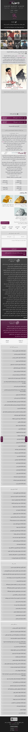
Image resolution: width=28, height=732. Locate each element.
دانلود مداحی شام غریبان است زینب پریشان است (16, 577)
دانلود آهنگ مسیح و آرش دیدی (19, 524)
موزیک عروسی (23, 709)
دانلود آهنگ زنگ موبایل (21, 442)
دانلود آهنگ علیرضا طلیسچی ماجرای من (18, 530)
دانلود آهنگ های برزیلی (21, 473)
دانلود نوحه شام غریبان (21, 581)
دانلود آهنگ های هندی (21, 470)
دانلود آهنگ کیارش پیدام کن (20, 354)
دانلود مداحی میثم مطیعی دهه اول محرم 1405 (17, 591)
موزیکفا (14, 2)
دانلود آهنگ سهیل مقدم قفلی (19, 368)
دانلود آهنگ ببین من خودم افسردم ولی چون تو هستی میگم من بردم (15, 390)
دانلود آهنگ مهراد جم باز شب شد (19, 537)
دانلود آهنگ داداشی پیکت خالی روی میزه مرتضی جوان (15, 663)
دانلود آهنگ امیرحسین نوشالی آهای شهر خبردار (16, 401)
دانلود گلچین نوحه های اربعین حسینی (18, 567)
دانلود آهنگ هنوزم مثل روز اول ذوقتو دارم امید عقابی (15, 405)
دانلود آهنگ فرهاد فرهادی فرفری (19, 660)
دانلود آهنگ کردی (22, 429)
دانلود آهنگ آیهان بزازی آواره (20, 415)
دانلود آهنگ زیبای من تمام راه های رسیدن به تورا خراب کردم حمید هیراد (14, 674)
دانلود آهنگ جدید (22, 713)
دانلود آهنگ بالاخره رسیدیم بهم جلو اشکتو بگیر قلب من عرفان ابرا (15, 382)
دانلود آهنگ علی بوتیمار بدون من (19, 375)
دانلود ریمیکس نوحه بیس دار (20, 605)
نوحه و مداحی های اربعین (21, 608)
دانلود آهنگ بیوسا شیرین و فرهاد (19, 418)
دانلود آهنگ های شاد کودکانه (20, 477)
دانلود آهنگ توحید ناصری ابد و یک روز (18, 496)
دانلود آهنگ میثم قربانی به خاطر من (19, 703)
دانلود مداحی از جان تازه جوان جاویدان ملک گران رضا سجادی (14, 574)
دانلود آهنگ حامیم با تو (21, 510)
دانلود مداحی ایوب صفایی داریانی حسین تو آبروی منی (15, 571)
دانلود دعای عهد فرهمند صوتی (20, 612)
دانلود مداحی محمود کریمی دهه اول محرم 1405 (16, 588)
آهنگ (19, 53)
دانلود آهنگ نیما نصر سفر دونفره (19, 506)
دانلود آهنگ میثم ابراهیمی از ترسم (19, 500)
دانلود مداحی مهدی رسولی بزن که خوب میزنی (17, 551)
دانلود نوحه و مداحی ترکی (21, 601)
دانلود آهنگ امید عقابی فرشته (20, 534)
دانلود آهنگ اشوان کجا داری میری (19, 653)
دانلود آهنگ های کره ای (21, 463)
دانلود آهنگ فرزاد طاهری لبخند (19, 493)
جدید (18, 56)
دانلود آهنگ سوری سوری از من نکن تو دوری (17, 378)
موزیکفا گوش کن (4, 223)
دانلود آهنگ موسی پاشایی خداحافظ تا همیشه (16, 52)
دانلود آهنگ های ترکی (21, 439)
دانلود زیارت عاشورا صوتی (21, 615)
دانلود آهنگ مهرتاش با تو (21, 670)
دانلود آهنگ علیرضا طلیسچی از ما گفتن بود (17, 548)
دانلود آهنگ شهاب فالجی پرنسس (19, 357)
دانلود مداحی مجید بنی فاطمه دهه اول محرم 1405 (16, 584)
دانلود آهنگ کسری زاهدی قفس (19, 541)
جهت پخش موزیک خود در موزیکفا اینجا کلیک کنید (14, 27)
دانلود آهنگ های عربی (21, 456)
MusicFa (12, 22)
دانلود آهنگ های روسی (21, 466)
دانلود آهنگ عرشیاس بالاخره (20, 696)
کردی (3, 141)
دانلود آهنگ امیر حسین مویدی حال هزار (18, 685)
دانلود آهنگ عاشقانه (21, 436)
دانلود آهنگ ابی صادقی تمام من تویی (18, 517)
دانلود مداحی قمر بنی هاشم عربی (19, 595)
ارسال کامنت (14, 249)
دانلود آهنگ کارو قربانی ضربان (20, 371)
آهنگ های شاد (24, 227)
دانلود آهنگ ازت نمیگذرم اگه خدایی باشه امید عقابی (15, 635)
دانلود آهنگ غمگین (22, 422)
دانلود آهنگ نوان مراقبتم (21, 657)
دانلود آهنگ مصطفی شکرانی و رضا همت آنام (17, 689)
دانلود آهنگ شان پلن (21, 408)
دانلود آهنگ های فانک (21, 544)
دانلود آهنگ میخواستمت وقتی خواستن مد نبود (16, 679)
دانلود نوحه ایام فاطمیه (21, 432)
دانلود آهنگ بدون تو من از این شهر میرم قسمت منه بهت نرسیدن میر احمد (14, 642)
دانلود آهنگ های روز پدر (21, 483)
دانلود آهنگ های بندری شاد (20, 453)
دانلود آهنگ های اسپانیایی (20, 460)
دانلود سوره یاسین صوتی (21, 618)
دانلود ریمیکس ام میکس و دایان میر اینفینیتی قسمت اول (14, 412)
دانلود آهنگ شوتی (22, 446)
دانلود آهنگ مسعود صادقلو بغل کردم (18, 638)
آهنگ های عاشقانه (4, 227)
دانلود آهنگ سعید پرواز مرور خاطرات (18, 503)
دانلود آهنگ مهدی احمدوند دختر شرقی (18, 364)
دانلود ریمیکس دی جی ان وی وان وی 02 (18, 520)
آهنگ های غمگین (11, 227)
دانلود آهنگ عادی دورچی (21, 395)
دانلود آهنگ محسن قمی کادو (20, 386)
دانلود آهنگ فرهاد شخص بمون (19, 692)
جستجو (14, 18)
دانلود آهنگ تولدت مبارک (21, 425)
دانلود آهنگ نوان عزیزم (21, 527)
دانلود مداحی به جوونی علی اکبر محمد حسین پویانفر (15, 598)
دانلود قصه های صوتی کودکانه (19, 480)
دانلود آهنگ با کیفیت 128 (18, 122)
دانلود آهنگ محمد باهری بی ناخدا (19, 351)
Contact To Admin (14, 726)
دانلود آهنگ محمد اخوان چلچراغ (19, 513)
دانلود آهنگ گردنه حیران (21, 361)
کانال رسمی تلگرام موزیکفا (14, 126)
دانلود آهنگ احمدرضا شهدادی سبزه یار (18, 667)
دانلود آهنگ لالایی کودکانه (20, 449)
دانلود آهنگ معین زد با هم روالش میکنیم (17, 554)
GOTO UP (15, 719)
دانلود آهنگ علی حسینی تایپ (20, 398)
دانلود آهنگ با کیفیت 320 (18, 118)
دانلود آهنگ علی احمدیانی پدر (20, 646)
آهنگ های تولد (17, 227)
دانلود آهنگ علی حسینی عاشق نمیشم (18, 650)
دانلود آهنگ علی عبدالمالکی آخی (19, 682)
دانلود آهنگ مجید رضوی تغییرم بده (19, 558)
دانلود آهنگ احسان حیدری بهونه (19, 699)
